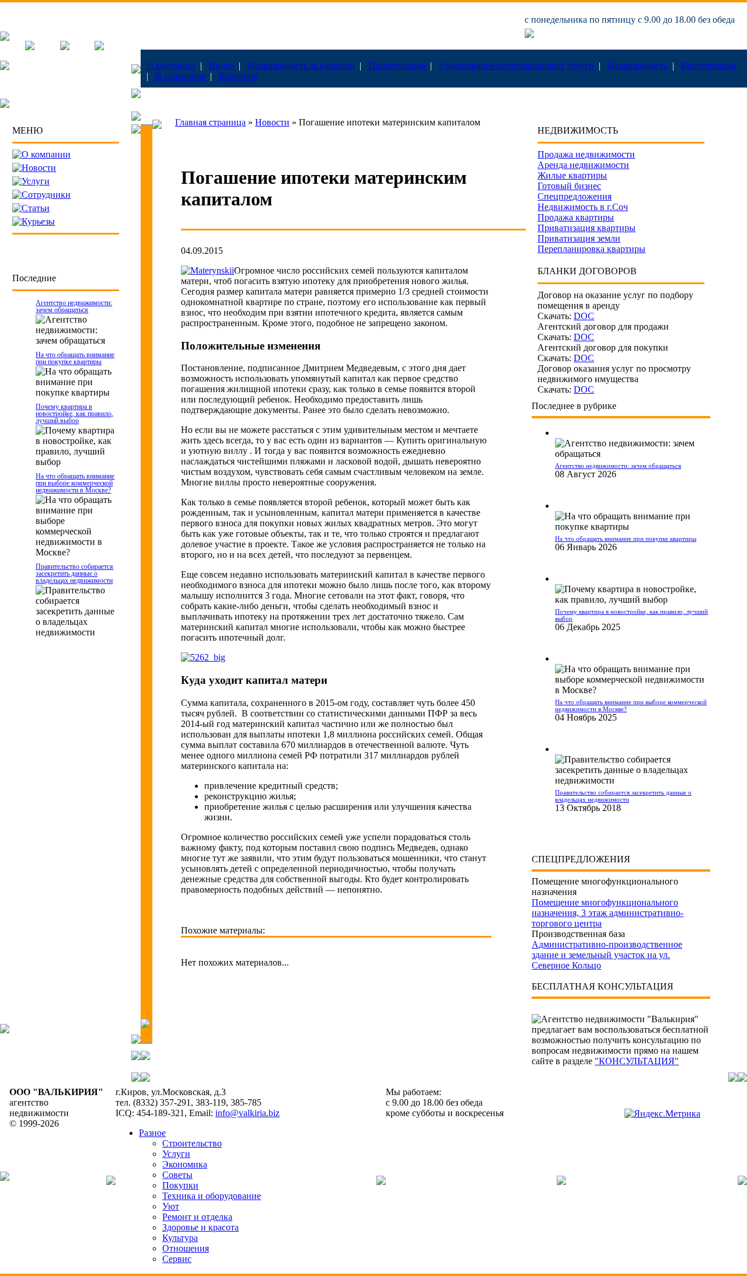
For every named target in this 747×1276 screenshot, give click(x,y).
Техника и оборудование (211, 1196)
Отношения (185, 1248)
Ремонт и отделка (197, 1217)
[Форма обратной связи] (64, 47)
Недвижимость (638, 66)
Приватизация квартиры (586, 228)
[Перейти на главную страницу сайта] (4, 38)
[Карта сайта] (99, 47)
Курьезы (38, 221)
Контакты (238, 76)
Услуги (580, 66)
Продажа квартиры (575, 217)
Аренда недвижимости (583, 165)
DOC (584, 316)
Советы (177, 1175)
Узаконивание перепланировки (501, 66)
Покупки (180, 1185)
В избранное (180, 76)
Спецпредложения (574, 196)
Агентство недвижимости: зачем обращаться (74, 306)
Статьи (36, 208)
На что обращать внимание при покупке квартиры (75, 358)
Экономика (184, 1164)
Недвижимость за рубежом (301, 66)
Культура (180, 1238)
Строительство (192, 1143)
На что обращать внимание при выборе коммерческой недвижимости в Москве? (75, 483)
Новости (39, 168)
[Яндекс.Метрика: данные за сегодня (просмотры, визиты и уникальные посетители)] (662, 1114)
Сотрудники (46, 195)
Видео (221, 66)
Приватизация (396, 66)
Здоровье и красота (200, 1227)
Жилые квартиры (572, 175)
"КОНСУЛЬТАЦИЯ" (637, 1061)
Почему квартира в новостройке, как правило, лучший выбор (74, 414)
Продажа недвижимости (586, 154)
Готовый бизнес (569, 186)
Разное (152, 1133)
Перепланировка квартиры (591, 249)
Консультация (708, 66)
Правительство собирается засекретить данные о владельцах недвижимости (74, 573)
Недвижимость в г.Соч (582, 207)
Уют (170, 1206)
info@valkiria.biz (247, 1113)
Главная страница (210, 122)
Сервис (176, 1259)
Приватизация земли (578, 238)
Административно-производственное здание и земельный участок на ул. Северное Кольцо (607, 954)
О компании (171, 66)
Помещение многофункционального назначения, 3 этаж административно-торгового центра (607, 912)
